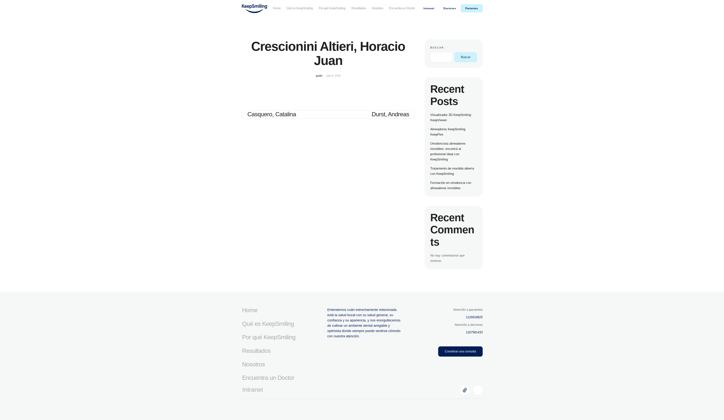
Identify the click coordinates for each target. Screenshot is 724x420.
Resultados (358, 8)
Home (277, 8)
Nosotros (377, 8)
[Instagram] (478, 390)
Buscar (437, 47)
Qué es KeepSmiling (300, 8)
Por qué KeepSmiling (332, 8)
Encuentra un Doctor (402, 8)
